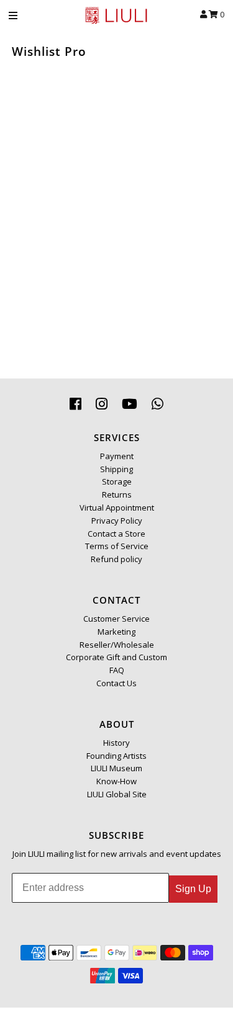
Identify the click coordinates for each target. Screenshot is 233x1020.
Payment (117, 456)
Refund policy (116, 559)
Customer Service (116, 618)
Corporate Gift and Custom (116, 657)
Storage (117, 481)
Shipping (116, 469)
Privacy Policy (116, 520)
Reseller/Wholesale (117, 644)
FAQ (116, 670)
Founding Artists (116, 755)
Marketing (116, 631)
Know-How (116, 781)
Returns (117, 494)
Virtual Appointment (117, 507)
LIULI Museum (116, 768)
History (116, 742)
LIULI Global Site (117, 794)
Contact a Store (116, 533)
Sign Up (193, 889)
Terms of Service (116, 546)
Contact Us (116, 683)
